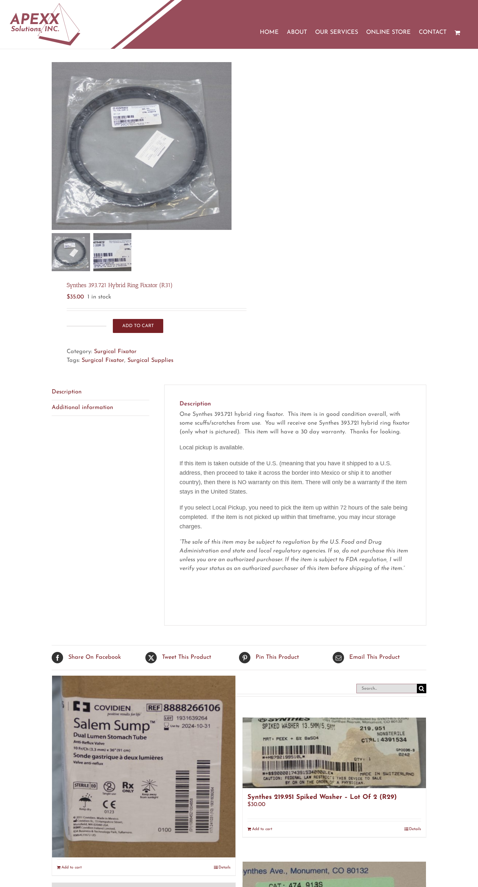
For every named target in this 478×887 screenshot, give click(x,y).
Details (415, 829)
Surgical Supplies (150, 361)
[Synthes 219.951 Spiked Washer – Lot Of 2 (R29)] (334, 753)
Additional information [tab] (82, 408)
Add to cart (138, 326)
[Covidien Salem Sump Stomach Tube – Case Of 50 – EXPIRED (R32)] (143, 766)
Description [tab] (67, 392)
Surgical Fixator (115, 352)
